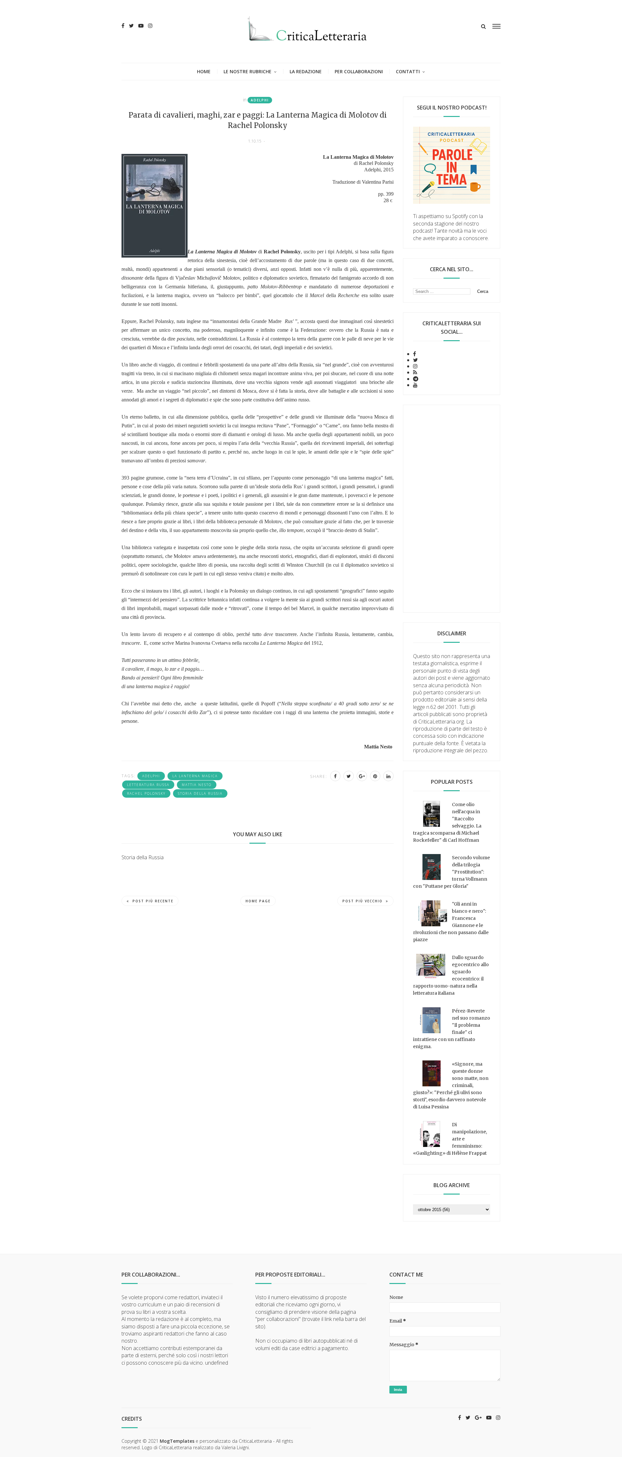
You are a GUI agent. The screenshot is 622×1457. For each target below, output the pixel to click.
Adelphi (260, 100)
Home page (258, 901)
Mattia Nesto (197, 784)
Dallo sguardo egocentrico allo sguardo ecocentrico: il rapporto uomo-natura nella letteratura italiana (451, 975)
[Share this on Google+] (362, 776)
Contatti (408, 71)
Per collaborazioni (359, 71)
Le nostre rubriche (247, 71)
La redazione (306, 71)
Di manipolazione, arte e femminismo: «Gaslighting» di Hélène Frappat (450, 1139)
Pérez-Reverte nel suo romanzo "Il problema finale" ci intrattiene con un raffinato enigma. (451, 1028)
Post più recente (152, 901)
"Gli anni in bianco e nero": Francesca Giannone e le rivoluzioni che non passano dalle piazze (451, 921)
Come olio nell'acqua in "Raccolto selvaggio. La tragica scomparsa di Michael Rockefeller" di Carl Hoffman (447, 822)
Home (204, 71)
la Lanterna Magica (195, 776)
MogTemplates (177, 1441)
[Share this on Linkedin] (388, 776)
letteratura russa (148, 784)
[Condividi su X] (348, 776)
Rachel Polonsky (146, 793)
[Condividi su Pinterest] (375, 776)
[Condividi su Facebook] (335, 776)
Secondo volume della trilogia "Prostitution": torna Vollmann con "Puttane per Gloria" (451, 872)
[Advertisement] (451, 508)
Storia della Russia (200, 793)
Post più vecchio (362, 901)
